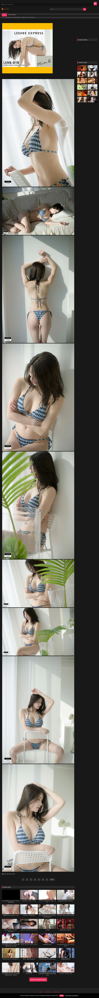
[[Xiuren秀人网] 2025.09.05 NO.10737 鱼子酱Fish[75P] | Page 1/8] (92, 99)
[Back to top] (94, 994)
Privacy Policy (48, 992)
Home (4, 14)
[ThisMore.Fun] (7, 9)
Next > (52, 879)
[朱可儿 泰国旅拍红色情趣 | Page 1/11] (82, 74)
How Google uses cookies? (71, 995)
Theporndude (13, 14)
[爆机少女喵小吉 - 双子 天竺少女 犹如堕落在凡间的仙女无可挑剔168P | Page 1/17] (82, 80)
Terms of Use (57, 992)
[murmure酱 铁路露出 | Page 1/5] (82, 99)
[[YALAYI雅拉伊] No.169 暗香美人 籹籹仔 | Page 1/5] (82, 93)
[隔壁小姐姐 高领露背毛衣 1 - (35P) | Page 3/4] (92, 68)
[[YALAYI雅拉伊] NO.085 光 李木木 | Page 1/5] (82, 68)
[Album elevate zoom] (95, 3)
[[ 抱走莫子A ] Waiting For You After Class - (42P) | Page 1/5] (92, 87)
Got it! (61, 995)
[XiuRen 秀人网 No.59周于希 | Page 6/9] (92, 93)
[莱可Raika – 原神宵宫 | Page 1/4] (92, 80)
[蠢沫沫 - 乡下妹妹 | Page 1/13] (82, 87)
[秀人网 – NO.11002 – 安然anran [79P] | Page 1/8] (92, 74)
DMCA (40, 992)
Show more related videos (38, 979)
